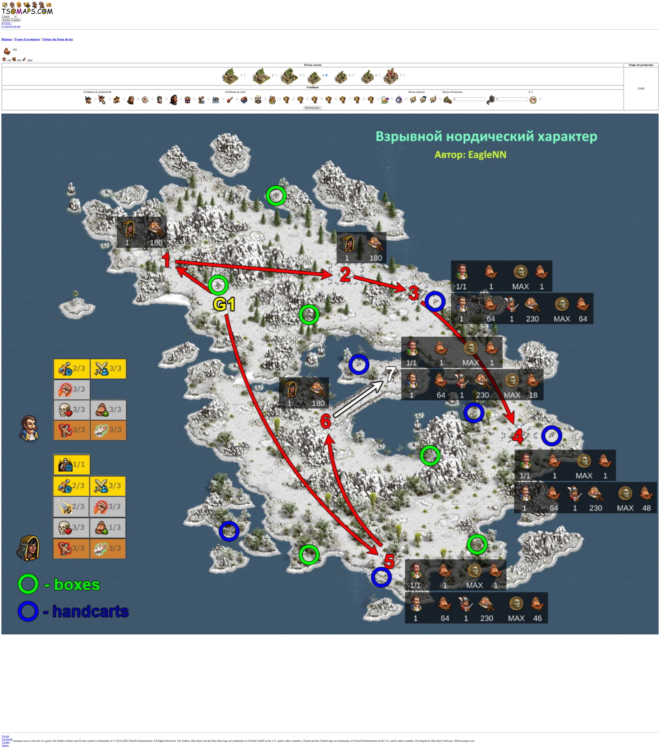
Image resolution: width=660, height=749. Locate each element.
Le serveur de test (10, 26)
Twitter (6, 742)
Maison (6, 39)
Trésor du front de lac (57, 39)
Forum (5, 736)
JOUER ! (6, 23)
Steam (5, 745)
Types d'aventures (27, 39)
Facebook (7, 739)
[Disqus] (330, 684)
